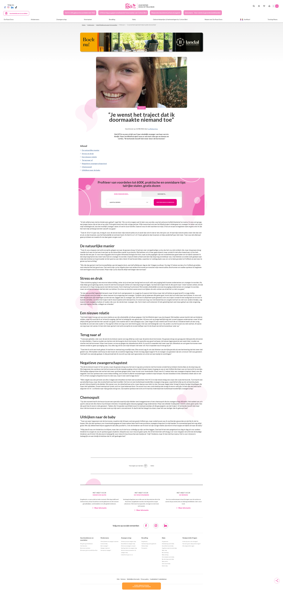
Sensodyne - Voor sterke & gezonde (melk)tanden (203, 13)
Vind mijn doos (83, 546)
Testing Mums (272, 19)
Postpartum (144, 548)
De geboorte (144, 541)
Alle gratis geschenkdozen (86, 543)
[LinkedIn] (12, 7)
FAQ (118, 579)
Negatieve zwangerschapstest (94, 163)
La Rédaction (153, 129)
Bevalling (145, 538)
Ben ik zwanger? (104, 546)
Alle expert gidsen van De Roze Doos (89, 550)
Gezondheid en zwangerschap (128, 543)
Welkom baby (145, 546)
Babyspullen (165, 561)
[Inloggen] (259, 6)
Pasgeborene (165, 541)
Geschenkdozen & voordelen (18, 13)
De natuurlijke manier (90, 150)
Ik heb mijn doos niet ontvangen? (190, 541)
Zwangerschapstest (105, 548)
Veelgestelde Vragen (189, 538)
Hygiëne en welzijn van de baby (169, 548)
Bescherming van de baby (168, 559)
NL (276, 6)
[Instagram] (8, 7)
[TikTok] (16, 7)
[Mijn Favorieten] (264, 6)
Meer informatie (100, 508)
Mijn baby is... (162, 194)
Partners (123, 579)
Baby (163, 538)
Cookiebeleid (154, 579)
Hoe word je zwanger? (106, 550)
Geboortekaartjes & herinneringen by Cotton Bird (170, 19)
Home (83, 25)
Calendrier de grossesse (127, 554)
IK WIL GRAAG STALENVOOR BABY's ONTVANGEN (142, 585)
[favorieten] (184, 60)
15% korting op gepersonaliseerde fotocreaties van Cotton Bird (123, 13)
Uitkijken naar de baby (91, 170)
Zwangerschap (126, 538)
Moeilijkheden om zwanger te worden (106, 25)
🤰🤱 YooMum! (245, 19)
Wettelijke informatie (133, 579)
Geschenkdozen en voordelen (87, 539)
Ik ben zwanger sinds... (121, 194)
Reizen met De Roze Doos (213, 19)
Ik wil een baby (104, 543)
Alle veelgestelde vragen (188, 546)
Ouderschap (165, 565)
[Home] (140, 6)
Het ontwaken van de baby (168, 557)
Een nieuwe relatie (89, 157)
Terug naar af (87, 160)
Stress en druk (88, 153)
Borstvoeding (165, 552)
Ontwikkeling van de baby (168, 543)
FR (273, 6)
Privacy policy (145, 579)
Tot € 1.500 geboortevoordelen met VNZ (80, 13)
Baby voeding (165, 554)
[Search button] (254, 6)
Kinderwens (90, 25)
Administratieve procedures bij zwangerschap (128, 551)
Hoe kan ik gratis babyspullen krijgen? (191, 543)
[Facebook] (5, 7)
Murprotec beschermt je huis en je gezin (165, 13)
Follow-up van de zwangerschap (128, 541)
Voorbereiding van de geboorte (149, 543)
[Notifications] (269, 6)
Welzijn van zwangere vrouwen (128, 546)
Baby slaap (164, 550)
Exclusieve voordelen (85, 548)
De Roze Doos (9, 19)
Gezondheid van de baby (167, 546)
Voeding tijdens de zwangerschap (129, 548)
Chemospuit (87, 167)
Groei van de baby (166, 563)
